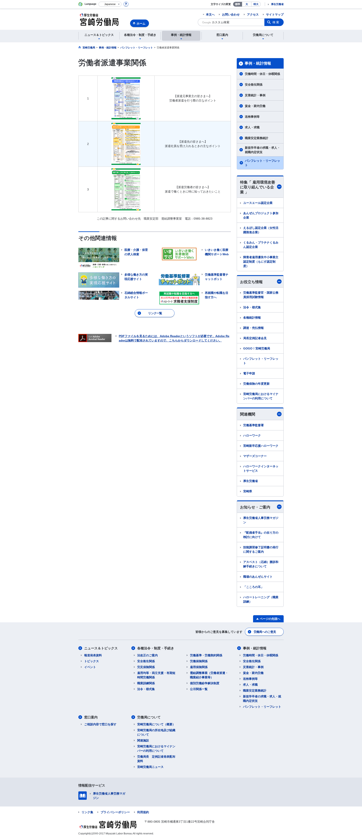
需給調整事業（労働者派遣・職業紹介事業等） (209, 675)
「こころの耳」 (253, 587)
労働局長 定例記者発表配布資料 (156, 759)
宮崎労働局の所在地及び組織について (156, 732)
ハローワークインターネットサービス (260, 468)
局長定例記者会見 (255, 338)
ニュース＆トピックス (101, 648)
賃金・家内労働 (255, 106)
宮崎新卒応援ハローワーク (260, 445)
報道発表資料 (93, 655)
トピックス (91, 661)
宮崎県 (247, 491)
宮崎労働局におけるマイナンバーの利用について (260, 396)
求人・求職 (252, 127)
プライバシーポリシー (115, 812)
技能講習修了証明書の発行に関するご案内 (260, 549)
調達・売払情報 (253, 328)
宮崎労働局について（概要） (156, 724)
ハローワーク (252, 435)
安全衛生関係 (253, 84)
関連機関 (247, 414)
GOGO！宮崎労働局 (256, 348)
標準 (237, 4)
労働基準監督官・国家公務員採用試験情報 (260, 295)
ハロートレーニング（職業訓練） (260, 599)
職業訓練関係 (146, 683)
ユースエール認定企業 (258, 203)
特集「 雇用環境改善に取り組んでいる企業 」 (257, 187)
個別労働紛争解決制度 (204, 683)
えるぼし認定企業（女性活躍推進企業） (260, 230)
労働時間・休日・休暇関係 (262, 74)
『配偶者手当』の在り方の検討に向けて (260, 535)
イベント (90, 667)
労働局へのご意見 (265, 631)
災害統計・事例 (255, 95)
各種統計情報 (252, 317)
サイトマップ (275, 14)
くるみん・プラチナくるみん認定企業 (260, 245)
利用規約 (143, 812)
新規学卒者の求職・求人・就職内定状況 (262, 150)
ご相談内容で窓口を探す (100, 724)
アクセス (253, 14)
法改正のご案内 (147, 655)
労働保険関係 (199, 661)
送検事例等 (252, 116)
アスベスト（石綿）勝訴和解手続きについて (260, 564)
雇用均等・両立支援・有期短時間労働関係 (156, 675)
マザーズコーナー (255, 456)
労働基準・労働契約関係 (206, 655)
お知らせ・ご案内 (255, 507)
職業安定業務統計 (256, 138)
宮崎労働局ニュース (150, 767)
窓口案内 (91, 717)
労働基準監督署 (253, 425)
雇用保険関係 (199, 667)
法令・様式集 (252, 307)
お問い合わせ (231, 14)
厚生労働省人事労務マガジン (260, 520)
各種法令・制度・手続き (155, 648)
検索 (276, 22)
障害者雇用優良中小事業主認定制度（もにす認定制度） (260, 261)
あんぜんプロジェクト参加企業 (260, 215)
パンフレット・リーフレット (262, 163)
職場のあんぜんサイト (258, 576)
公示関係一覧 (199, 689)
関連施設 (143, 740)
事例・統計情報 (258, 63)
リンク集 (87, 812)
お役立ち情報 (251, 282)
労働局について (149, 717)
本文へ (210, 14)
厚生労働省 (277, 4)
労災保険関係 (146, 667)
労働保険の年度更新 (256, 383)
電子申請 (249, 373)
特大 (256, 4)
